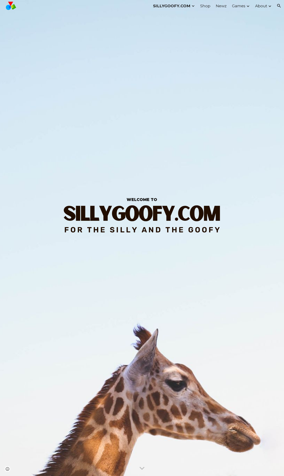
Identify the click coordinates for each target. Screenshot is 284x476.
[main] (142, 199)
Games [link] (238, 6)
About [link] (261, 6)
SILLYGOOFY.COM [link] (171, 6)
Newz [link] (221, 6)
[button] (279, 6)
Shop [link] (205, 6)
